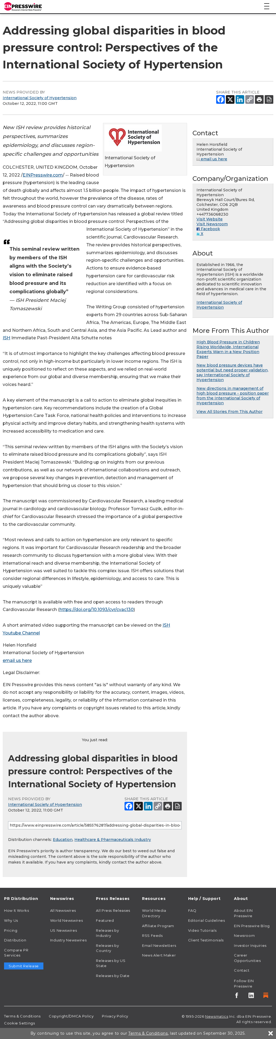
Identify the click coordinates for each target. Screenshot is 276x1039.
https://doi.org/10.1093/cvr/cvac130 (97, 609)
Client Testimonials (206, 940)
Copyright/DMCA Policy (71, 1016)
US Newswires (63, 930)
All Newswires (63, 910)
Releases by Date (112, 976)
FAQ (192, 910)
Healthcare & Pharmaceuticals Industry (112, 839)
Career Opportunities (247, 958)
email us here (17, 660)
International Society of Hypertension (40, 97)
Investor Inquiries (250, 945)
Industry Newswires (68, 940)
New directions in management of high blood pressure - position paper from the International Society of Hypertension (232, 395)
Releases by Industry (107, 933)
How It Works (16, 910)
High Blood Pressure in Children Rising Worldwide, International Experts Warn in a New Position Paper (228, 349)
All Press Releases (113, 910)
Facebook (210, 228)
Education (63, 839)
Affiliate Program (158, 926)
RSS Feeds (152, 935)
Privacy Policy (115, 1016)
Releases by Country (107, 948)
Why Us (11, 920)
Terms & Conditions (22, 1016)
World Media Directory (154, 913)
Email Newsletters (159, 945)
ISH (6, 337)
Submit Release (24, 966)
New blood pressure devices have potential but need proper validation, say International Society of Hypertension (232, 372)
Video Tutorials (202, 930)
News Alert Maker (159, 955)
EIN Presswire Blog (252, 926)
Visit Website (209, 219)
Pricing (10, 930)
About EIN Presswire (243, 913)
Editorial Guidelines (206, 920)
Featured (105, 920)
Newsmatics (216, 1016)
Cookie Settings (19, 1023)
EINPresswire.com (43, 175)
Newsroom (244, 935)
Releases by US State (110, 963)
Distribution (15, 940)
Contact (241, 970)
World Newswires (66, 920)
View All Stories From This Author (229, 411)
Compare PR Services (16, 953)
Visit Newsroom (212, 224)
